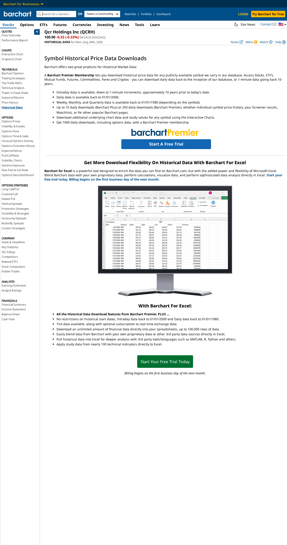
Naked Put (8, 199)
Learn (155, 24)
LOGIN (243, 14)
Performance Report (15, 40)
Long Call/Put (10, 189)
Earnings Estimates (14, 285)
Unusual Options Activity (17, 141)
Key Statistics (10, 247)
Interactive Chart (12, 54)
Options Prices (11, 121)
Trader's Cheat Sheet (15, 93)
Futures (60, 24)
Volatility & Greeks (13, 126)
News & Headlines (13, 242)
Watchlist (130, 14)
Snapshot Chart (12, 59)
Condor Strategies (13, 228)
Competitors (10, 257)
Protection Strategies (15, 209)
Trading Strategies (13, 78)
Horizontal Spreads (14, 218)
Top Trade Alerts (12, 83)
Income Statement (14, 309)
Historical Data (12, 107)
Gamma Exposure (13, 165)
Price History (10, 102)
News (124, 24)
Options (27, 24)
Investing (105, 24)
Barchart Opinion (13, 73)
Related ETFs (10, 262)
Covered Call (10, 194)
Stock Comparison (13, 267)
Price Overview (11, 35)
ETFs (44, 24)
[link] (280, 42)
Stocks (8, 24)
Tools (139, 24)
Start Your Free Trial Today (165, 361)
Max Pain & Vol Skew (15, 170)
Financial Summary (14, 304)
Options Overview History (18, 146)
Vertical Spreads (12, 204)
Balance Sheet (11, 314)
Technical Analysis (13, 88)
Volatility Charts (12, 160)
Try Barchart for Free (268, 14)
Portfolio (146, 14)
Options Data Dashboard (18, 175)
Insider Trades (11, 271)
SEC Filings (8, 252)
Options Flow (10, 131)
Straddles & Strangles (15, 213)
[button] (282, 24)
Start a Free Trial (166, 144)
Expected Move (12, 151)
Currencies (82, 24)
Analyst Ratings (12, 290)
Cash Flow (8, 319)
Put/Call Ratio (10, 155)
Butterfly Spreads (13, 223)
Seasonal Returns (13, 97)
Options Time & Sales (15, 136)
